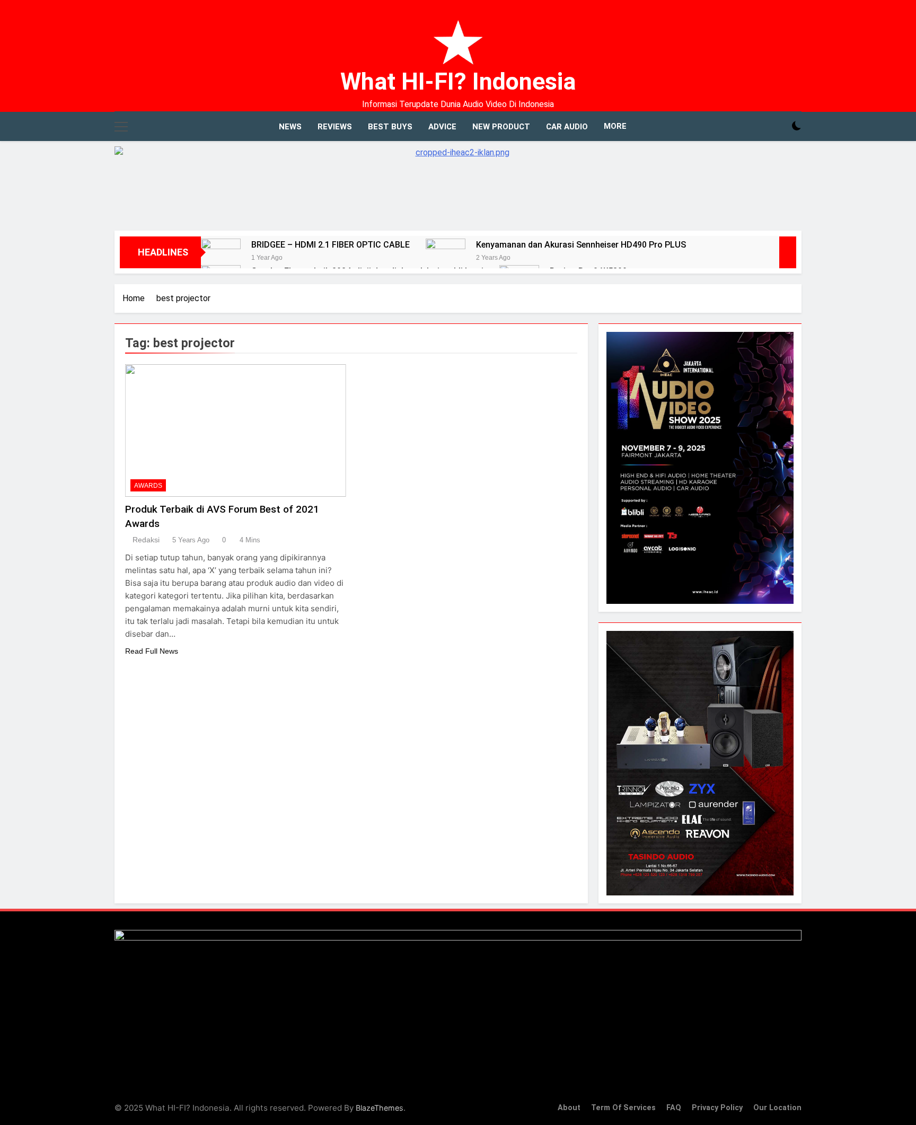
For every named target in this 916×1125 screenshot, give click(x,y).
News (290, 126)
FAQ (673, 1107)
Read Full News (151, 651)
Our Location (777, 1107)
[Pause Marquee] (787, 252)
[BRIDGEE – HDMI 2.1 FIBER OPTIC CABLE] (221, 258)
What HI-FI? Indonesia (458, 81)
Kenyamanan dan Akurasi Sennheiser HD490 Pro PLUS (581, 245)
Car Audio (567, 126)
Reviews (335, 126)
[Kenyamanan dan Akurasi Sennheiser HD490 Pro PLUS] (445, 258)
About (569, 1107)
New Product (501, 126)
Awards (148, 485)
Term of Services (623, 1107)
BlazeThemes (379, 1107)
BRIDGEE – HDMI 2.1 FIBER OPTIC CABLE (330, 245)
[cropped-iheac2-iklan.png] (458, 183)
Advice (442, 126)
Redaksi (146, 539)
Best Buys (390, 126)
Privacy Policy (717, 1107)
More (615, 126)
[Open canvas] (121, 126)
